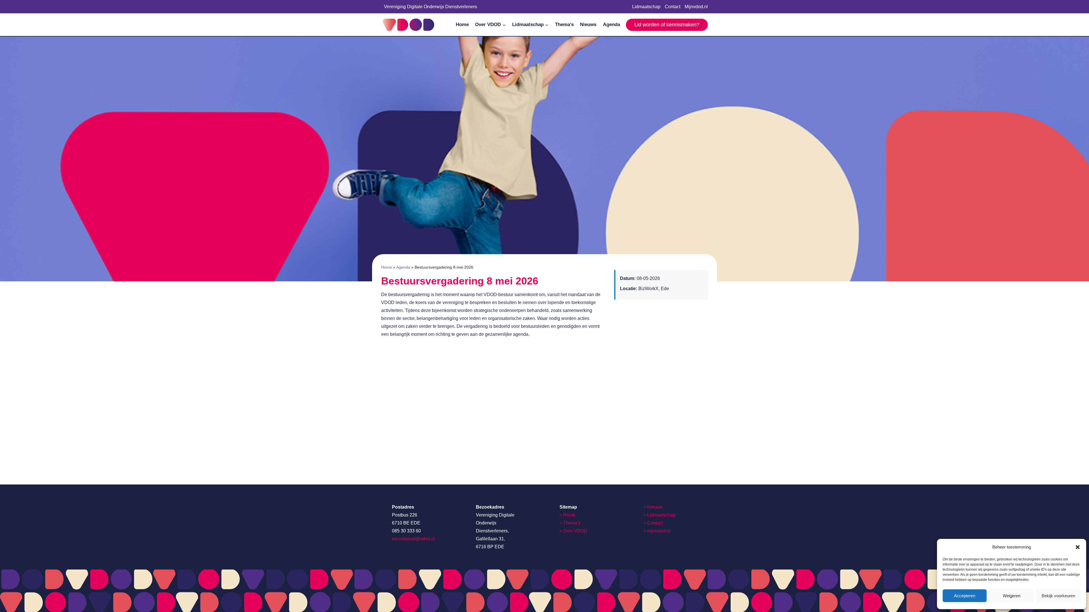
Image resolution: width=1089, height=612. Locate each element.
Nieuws (588, 24)
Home (462, 24)
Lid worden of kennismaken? (666, 24)
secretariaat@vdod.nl (413, 538)
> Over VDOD (573, 530)
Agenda (611, 24)
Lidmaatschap (646, 6)
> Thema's (570, 522)
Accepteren (964, 595)
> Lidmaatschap (659, 515)
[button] (1077, 547)
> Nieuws (652, 507)
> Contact (653, 522)
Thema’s (564, 24)
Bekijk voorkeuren (1058, 595)
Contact (672, 6)
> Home (567, 515)
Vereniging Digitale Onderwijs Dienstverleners (430, 6)
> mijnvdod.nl (656, 530)
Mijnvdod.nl (696, 6)
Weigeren (1011, 595)
